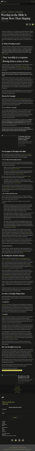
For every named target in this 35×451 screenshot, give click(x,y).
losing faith (27, 232)
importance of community (7, 276)
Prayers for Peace (17, 388)
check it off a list (5, 54)
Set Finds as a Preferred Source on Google (9, 435)
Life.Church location (22, 447)
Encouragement (4, 427)
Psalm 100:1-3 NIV (19, 174)
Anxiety (3, 422)
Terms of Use (11, 449)
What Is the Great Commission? (17, 389)
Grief (3, 428)
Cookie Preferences (28, 449)
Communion (4, 304)
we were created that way (20, 99)
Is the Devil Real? (17, 387)
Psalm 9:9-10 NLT (17, 183)
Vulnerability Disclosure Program (19, 449)
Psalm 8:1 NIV (17, 168)
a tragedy (29, 176)
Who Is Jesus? (17, 391)
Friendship (4, 431)
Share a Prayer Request (6, 433)
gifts (12, 251)
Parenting (3, 421)
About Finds (4, 434)
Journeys (3, 423)
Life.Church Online (14, 447)
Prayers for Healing (17, 392)
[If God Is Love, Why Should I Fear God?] (17, 378)
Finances (3, 429)
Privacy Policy (6, 449)
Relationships (4, 424)
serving (30, 357)
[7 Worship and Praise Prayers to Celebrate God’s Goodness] (17, 139)
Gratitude (4, 316)
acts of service (24, 251)
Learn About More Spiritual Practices (12, 370)
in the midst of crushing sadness (22, 67)
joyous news (24, 66)
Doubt (3, 430)
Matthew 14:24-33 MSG (11, 227)
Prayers (3, 425)
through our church (12, 337)
